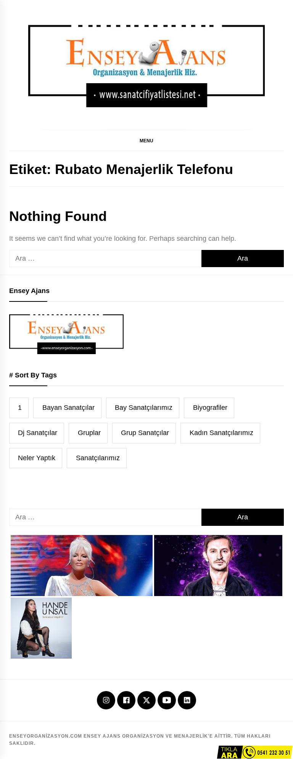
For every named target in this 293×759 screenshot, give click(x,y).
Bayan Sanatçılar (68, 407)
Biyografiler (210, 407)
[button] (146, 140)
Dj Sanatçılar (37, 433)
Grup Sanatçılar (145, 433)
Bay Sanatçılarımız (143, 407)
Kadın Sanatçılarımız (221, 433)
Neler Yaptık (36, 458)
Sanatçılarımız (98, 458)
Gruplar (89, 433)
